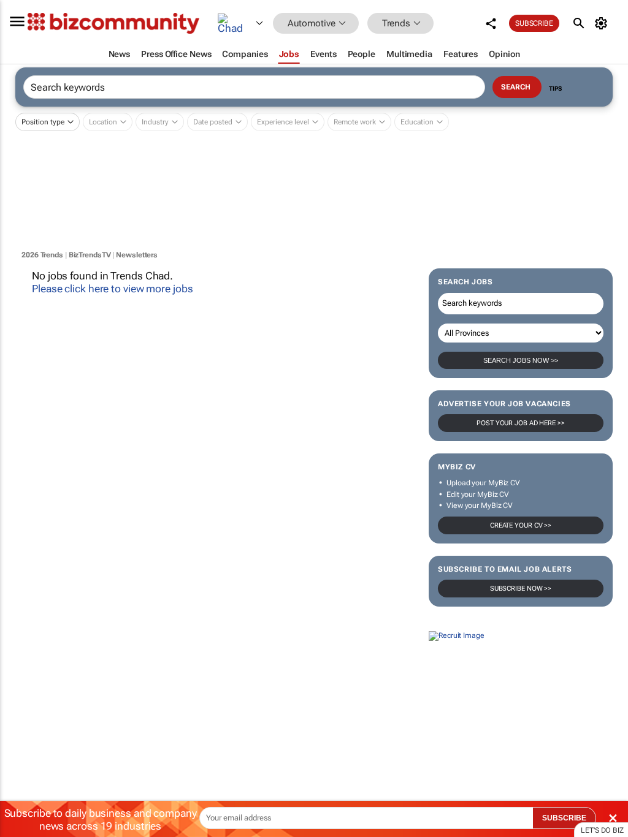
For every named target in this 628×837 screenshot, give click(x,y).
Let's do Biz (602, 830)
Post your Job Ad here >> (521, 423)
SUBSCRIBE (564, 818)
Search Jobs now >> (520, 360)
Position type (42, 122)
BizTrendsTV (90, 255)
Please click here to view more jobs (112, 288)
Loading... (23, 747)
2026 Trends (42, 255)
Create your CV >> (520, 525)
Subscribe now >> (520, 589)
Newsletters (137, 255)
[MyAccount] (603, 23)
